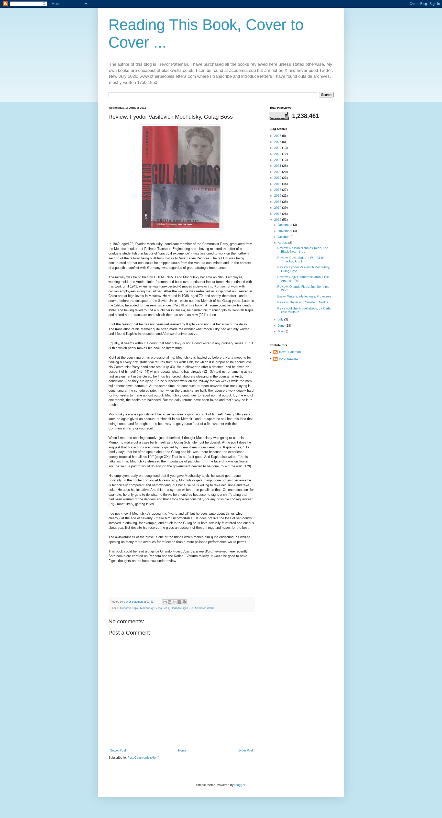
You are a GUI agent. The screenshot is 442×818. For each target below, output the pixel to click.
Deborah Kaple (129, 608)
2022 (278, 160)
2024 (278, 148)
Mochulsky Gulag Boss (154, 608)
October (284, 237)
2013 (278, 214)
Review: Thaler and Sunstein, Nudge (302, 302)
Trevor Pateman (290, 352)
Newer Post (118, 750)
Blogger (239, 785)
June (281, 325)
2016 (278, 195)
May (281, 331)
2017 (278, 190)
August (283, 243)
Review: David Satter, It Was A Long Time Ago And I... (301, 259)
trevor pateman (289, 358)
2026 (278, 136)
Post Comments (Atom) (143, 757)
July (281, 319)
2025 (278, 142)
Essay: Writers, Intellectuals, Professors (304, 296)
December (285, 225)
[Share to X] (174, 601)
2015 (278, 202)
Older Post (245, 750)
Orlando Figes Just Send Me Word (192, 608)
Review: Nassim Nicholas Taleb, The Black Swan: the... (302, 249)
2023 (278, 154)
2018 (278, 184)
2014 (278, 207)
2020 (278, 172)
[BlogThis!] (169, 601)
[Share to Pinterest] (184, 601)
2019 (278, 178)
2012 (278, 220)
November (285, 231)
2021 (278, 166)
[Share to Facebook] (179, 601)
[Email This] (164, 601)
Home (182, 750)
